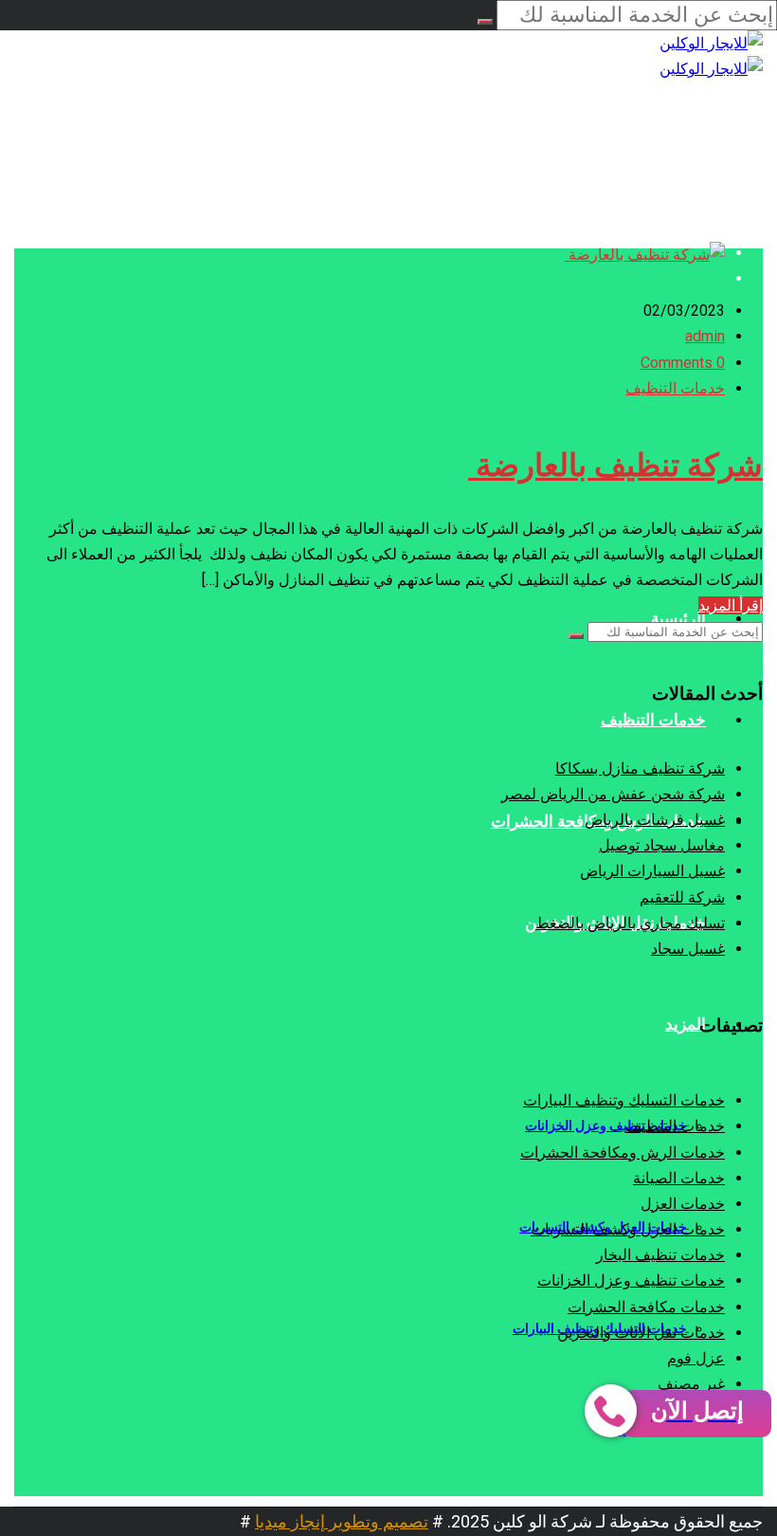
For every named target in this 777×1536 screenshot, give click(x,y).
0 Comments (683, 363)
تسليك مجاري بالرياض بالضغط (630, 923)
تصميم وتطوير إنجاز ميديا (341, 1521)
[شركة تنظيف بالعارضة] (645, 255)
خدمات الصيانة (679, 1178)
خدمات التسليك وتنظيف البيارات (624, 1100)
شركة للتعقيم (682, 897)
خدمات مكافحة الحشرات (646, 1307)
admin (705, 336)
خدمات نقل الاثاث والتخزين (641, 1333)
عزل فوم (696, 1358)
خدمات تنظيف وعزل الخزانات (631, 1280)
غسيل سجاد (688, 949)
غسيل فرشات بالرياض (655, 820)
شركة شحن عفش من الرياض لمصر (613, 794)
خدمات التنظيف (675, 388)
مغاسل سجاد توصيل (662, 845)
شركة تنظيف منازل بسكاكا (640, 768)
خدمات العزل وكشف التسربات (628, 1229)
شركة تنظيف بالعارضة (615, 466)
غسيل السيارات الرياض (652, 871)
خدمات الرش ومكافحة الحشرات (622, 1152)
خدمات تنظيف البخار (660, 1255)
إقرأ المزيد (730, 605)
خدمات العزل (683, 1204)
